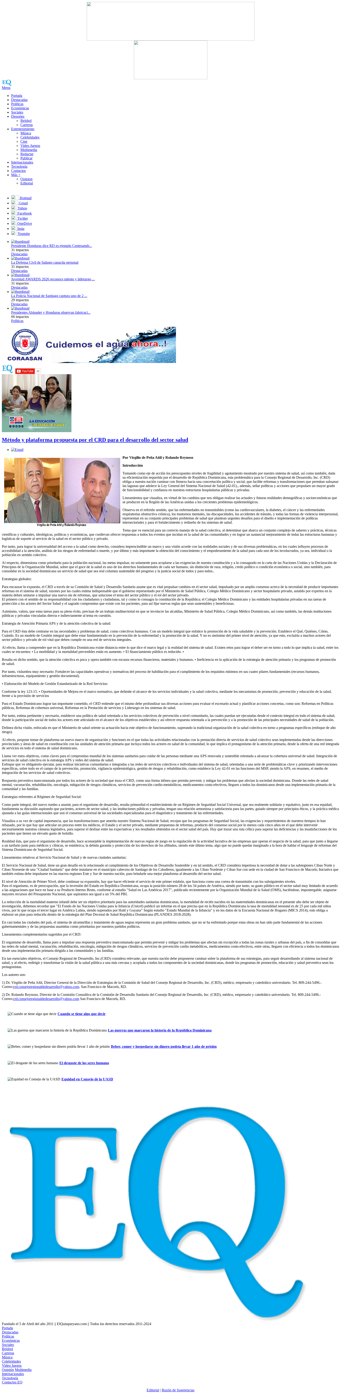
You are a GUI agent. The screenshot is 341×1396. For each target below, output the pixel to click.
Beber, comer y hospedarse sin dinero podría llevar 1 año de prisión (164, 1046)
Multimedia (28, 150)
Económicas (20, 108)
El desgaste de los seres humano (84, 1063)
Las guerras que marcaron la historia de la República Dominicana (160, 1030)
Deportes (17, 116)
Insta (20, 229)
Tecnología (19, 166)
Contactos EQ (12, 1382)
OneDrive (24, 223)
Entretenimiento (22, 129)
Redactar (26, 154)
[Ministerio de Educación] (36, 431)
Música (25, 133)
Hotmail (25, 198)
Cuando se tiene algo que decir (82, 1014)
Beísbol (26, 121)
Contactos (18, 171)
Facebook (24, 213)
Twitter (22, 218)
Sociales (17, 112)
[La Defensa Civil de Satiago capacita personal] (20, 258)
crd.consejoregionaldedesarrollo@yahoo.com (46, 987)
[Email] (17, 450)
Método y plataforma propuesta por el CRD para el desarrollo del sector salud (95, 440)
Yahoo (22, 208)
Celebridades (29, 137)
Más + (15, 175)
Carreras (26, 125)
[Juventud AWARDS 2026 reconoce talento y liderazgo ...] (20, 275)
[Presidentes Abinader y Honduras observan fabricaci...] (20, 308)
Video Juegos (30, 146)
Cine (23, 141)
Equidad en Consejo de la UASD (87, 1079)
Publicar (26, 158)
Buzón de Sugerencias (178, 1390)
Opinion (26, 179)
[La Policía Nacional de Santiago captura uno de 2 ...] (20, 292)
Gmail (23, 203)
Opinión (8, 1370)
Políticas (17, 104)
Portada (16, 96)
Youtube (23, 234)
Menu (6, 88)
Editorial (26, 183)
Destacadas (19, 100)
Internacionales (22, 162)
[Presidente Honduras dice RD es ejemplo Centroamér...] (20, 242)
